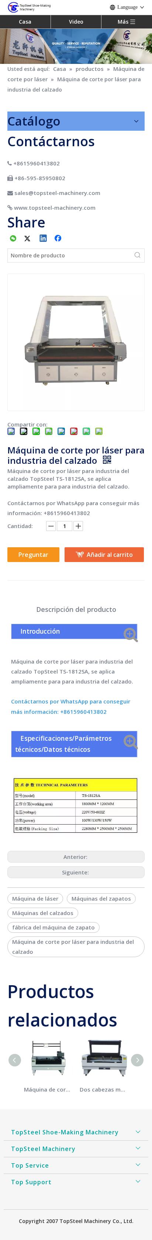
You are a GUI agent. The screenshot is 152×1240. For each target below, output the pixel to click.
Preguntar (33, 555)
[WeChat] (13, 239)
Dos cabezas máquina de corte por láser (104, 1089)
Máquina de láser (35, 898)
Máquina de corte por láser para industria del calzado (73, 946)
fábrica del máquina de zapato (53, 927)
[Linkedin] (43, 239)
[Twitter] (28, 239)
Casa (25, 21)
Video (76, 21)
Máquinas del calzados (42, 913)
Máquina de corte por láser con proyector (48, 1089)
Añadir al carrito (110, 555)
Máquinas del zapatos (101, 898)
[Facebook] (59, 239)
